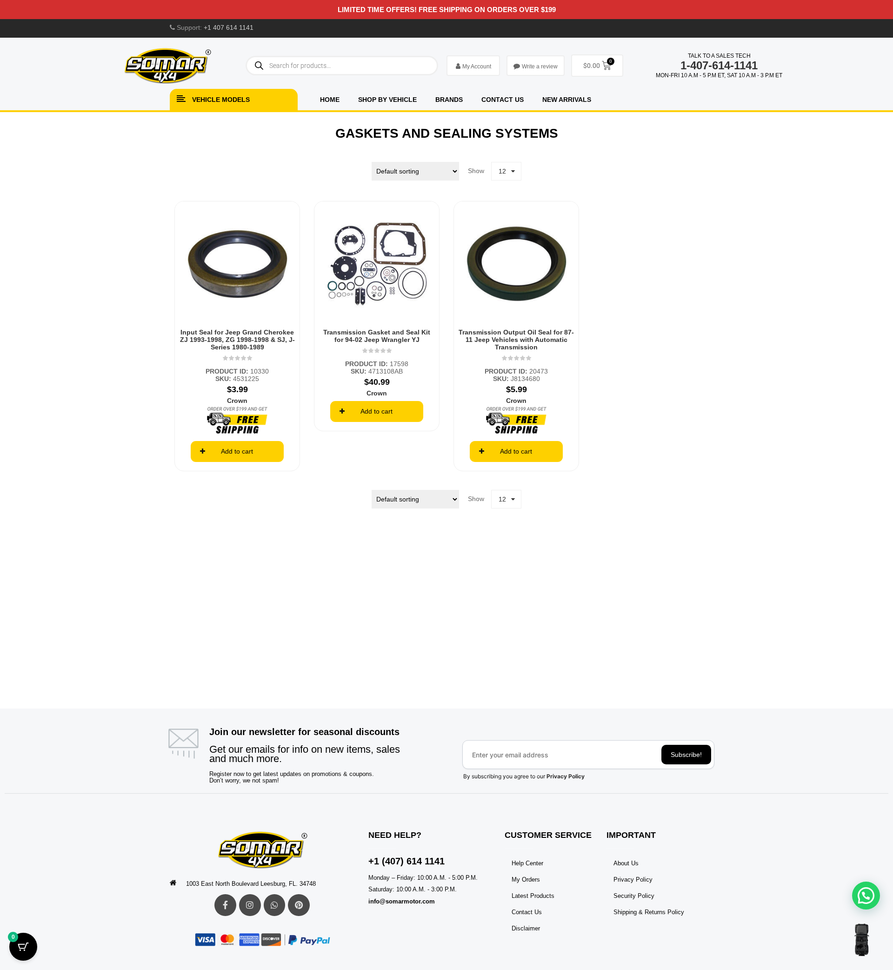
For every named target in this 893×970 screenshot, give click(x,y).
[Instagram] (250, 905)
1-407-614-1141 (719, 65)
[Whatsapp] (275, 905)
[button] (866, 896)
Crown (237, 400)
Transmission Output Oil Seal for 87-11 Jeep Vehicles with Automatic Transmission (516, 339)
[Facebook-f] (225, 905)
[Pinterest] (299, 905)
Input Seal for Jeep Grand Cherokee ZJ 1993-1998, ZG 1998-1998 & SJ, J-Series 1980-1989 (237, 339)
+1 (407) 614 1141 (406, 861)
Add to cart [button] (237, 451)
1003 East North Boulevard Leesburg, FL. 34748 (251, 883)
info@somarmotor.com (401, 901)
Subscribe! (686, 754)
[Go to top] (861, 939)
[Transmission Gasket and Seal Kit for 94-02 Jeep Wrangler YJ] (376, 263)
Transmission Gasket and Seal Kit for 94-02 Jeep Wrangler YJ (376, 335)
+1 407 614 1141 (228, 27)
